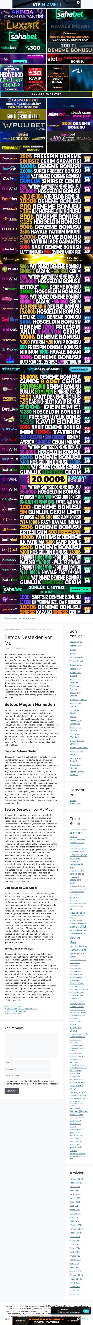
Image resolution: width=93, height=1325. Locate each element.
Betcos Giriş (75, 646)
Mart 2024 (74, 1244)
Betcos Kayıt (77, 983)
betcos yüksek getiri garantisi (78, 1098)
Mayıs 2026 (75, 1187)
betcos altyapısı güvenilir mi (78, 849)
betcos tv (74, 1062)
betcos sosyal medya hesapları (77, 1049)
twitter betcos (75, 1144)
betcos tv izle (75, 1070)
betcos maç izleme (77, 1007)
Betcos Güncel (76, 661)
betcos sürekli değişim (76, 1053)
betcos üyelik (75, 1108)
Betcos (73, 649)
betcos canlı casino (77, 892)
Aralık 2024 (75, 1210)
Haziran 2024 (76, 1233)
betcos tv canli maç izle (78, 1068)
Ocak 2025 (75, 1206)
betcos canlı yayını (75, 895)
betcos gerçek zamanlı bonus (78, 923)
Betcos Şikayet (76, 657)
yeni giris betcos (77, 1153)
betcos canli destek (75, 881)
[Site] (46, 158)
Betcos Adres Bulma (79, 748)
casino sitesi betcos (75, 1125)
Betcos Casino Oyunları (76, 898)
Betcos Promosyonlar (15, 1006)
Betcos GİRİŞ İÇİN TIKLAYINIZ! (46, 94)
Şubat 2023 (75, 1294)
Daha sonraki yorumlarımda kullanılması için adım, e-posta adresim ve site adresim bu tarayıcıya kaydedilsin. (32, 1082)
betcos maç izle (77, 1003)
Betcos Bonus (77, 873)
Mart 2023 (74, 1290)
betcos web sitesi (76, 1079)
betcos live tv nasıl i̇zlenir (77, 1001)
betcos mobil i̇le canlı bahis (77, 1010)
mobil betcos (75, 1141)
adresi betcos (75, 830)
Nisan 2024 (75, 1240)
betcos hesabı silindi (76, 974)
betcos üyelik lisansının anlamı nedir (79, 1157)
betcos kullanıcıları (76, 992)
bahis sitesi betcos (76, 834)
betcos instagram (76, 977)
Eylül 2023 (74, 1267)
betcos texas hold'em (76, 1059)
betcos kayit (74, 980)
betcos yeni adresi (76, 1087)
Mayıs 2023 (75, 1283)
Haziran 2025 (76, 1194)
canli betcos (75, 1120)
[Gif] (46, 259)
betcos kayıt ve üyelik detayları (79, 989)
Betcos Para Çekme (76, 1029)
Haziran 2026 (76, 1183)
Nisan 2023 (75, 1287)
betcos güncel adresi (77, 955)
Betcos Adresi (76, 642)
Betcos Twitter (75, 1074)
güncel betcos (76, 1135)
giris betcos (75, 1132)
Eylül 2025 (74, 1190)
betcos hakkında (74, 965)
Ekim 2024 (74, 1217)
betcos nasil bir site (78, 1012)
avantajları (84, 830)
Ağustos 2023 (76, 1271)
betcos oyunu (73, 1018)
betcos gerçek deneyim (76, 920)
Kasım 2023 (75, 1260)
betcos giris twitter (78, 930)
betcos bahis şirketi (77, 871)
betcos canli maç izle (77, 886)
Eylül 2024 (74, 1221)
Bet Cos (73, 653)
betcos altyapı (74, 846)
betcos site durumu (75, 1040)
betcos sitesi (74, 1042)
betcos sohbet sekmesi (76, 1045)
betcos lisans (74, 998)
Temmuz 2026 (76, 1179)
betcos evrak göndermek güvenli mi (77, 916)
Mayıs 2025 (75, 1198)
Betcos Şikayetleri (76, 1115)
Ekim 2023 (74, 1263)
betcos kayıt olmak (75, 986)
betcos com (77, 912)
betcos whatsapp (77, 1082)
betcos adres (81, 839)
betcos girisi (78, 926)
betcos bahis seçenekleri (75, 859)
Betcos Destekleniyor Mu (27, 1009)
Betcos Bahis (12, 1009)
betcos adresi (77, 842)
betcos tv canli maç (77, 1065)
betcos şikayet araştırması (77, 1118)
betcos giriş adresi (78, 946)
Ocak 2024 (75, 1252)
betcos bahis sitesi (76, 866)
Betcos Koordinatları (14, 1013)
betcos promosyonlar (77, 1037)
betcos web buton (75, 1076)
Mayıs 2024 (75, 1237)
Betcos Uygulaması (78, 699)
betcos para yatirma (75, 1022)
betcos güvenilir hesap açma (78, 960)
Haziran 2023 (76, 1279)
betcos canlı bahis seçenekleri (78, 889)
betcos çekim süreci (75, 1101)
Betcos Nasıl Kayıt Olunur (16, 1011)
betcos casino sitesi (76, 907)
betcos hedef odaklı (75, 968)
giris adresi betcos (76, 1130)
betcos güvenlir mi (75, 963)
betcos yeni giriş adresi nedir (78, 1095)
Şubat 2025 (75, 1202)
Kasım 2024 (75, 1213)
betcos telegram (77, 1056)
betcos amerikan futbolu (77, 851)
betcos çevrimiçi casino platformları (76, 1104)
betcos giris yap (78, 933)
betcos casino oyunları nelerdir (78, 903)
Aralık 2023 (75, 1256)
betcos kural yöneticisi (76, 995)
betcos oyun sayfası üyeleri (77, 1015)
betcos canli (74, 877)
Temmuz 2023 (76, 1275)
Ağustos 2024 (76, 1225)
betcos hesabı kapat (75, 971)
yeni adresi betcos (75, 1149)
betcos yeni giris (78, 1092)
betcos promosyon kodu (79, 1034)
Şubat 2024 (75, 1248)
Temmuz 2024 (76, 1229)
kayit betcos (75, 1138)
